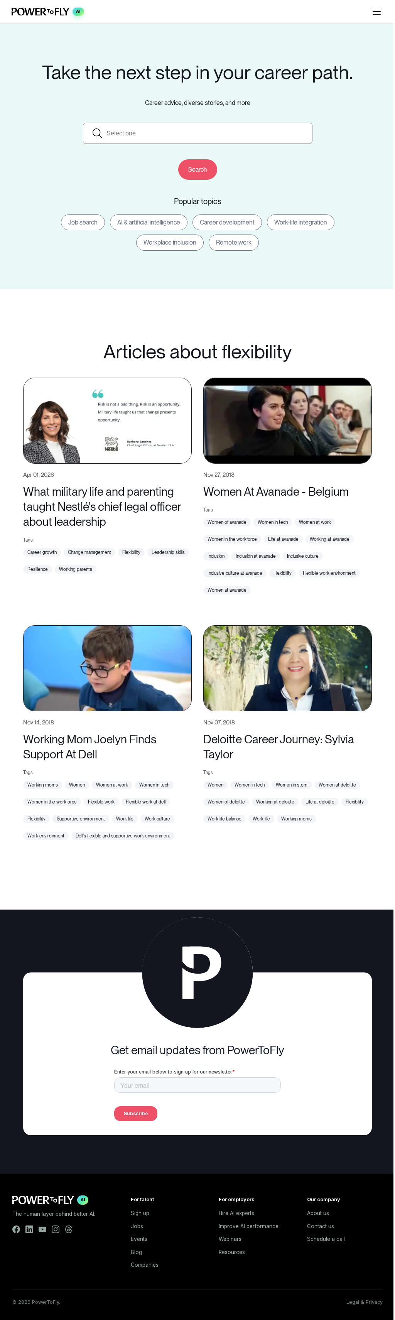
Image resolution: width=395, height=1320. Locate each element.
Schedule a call (326, 1239)
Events (139, 1239)
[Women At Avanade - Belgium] (287, 419)
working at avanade (329, 539)
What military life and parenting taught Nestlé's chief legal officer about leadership (102, 506)
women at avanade (227, 590)
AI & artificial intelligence (148, 222)
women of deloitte (226, 802)
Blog (136, 1252)
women (77, 785)
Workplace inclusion (169, 242)
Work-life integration (300, 222)
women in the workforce (232, 539)
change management (89, 552)
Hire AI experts (236, 1213)
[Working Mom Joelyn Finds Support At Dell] (107, 667)
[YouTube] (42, 1229)
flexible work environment (329, 573)
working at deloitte (275, 802)
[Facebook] (16, 1229)
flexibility (131, 552)
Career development (227, 222)
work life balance (224, 819)
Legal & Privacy (364, 1302)
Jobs (137, 1226)
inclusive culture (303, 556)
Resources (232, 1252)
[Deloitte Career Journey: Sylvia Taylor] (287, 667)
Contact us (320, 1226)
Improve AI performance (249, 1226)
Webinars (230, 1239)
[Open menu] (376, 11)
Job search (83, 222)
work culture (157, 819)
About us (318, 1213)
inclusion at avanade (256, 556)
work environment (45, 836)
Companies (145, 1265)
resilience (37, 569)
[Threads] (69, 1229)
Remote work (234, 242)
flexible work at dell (145, 802)
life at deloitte (320, 802)
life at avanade (283, 539)
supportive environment (81, 819)
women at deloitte (337, 785)
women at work (315, 522)
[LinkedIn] (29, 1229)
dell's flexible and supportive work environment (123, 836)
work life (124, 819)
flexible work (101, 802)
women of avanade (227, 522)
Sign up (140, 1213)
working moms (42, 785)
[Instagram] (55, 1229)
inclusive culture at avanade (235, 573)
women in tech (273, 522)
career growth (42, 552)
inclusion (216, 556)
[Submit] (197, 169)
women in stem (291, 785)
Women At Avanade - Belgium (276, 491)
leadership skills (168, 552)
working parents (75, 569)
